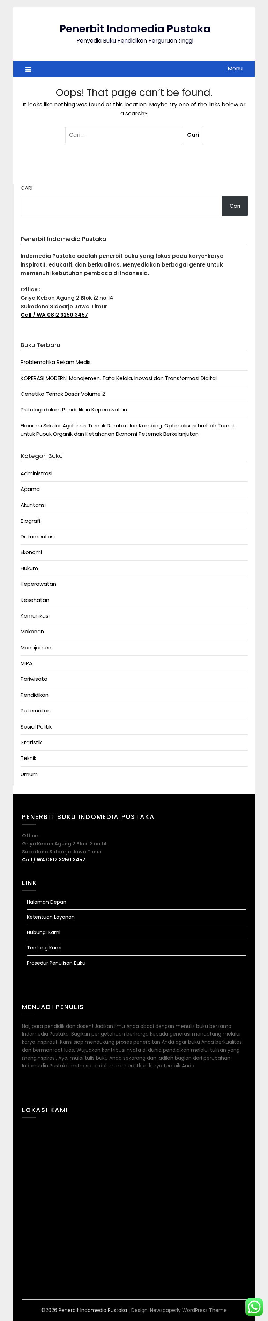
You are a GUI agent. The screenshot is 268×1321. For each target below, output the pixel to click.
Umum (29, 774)
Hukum (29, 568)
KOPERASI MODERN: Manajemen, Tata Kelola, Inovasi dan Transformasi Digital (119, 378)
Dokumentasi (38, 536)
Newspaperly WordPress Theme (188, 1310)
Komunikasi (35, 615)
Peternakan (36, 710)
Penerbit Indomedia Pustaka (135, 28)
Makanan (32, 631)
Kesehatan (35, 600)
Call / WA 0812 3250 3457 (54, 315)
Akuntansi (33, 504)
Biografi (30, 520)
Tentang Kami (44, 947)
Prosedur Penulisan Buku (56, 963)
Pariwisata (34, 678)
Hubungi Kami (43, 932)
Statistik (31, 742)
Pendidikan (35, 695)
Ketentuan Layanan (51, 916)
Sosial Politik (36, 726)
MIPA (26, 663)
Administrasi (36, 473)
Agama (30, 489)
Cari (26, 188)
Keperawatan (38, 584)
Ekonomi (31, 552)
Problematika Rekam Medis (56, 362)
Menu (235, 69)
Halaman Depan (46, 901)
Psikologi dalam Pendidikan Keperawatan (74, 409)
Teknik (28, 758)
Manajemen (36, 647)
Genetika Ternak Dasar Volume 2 (63, 393)
